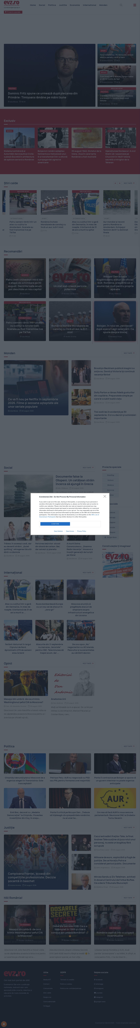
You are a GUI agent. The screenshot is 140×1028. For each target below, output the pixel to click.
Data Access (70, 531)
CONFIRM (55, 524)
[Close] (105, 497)
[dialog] (70, 514)
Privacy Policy (81, 531)
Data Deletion (58, 531)
